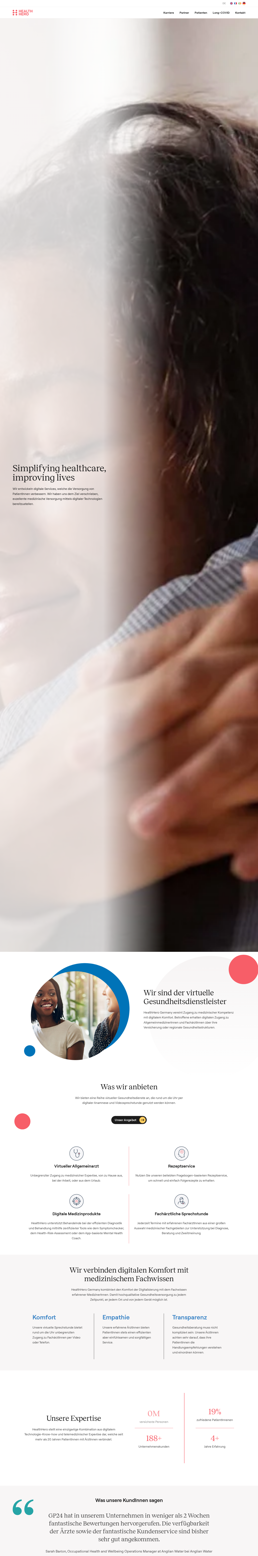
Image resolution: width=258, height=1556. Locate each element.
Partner (184, 12)
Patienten (201, 12)
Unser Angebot (125, 1120)
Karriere (168, 12)
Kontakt (240, 12)
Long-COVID (221, 12)
